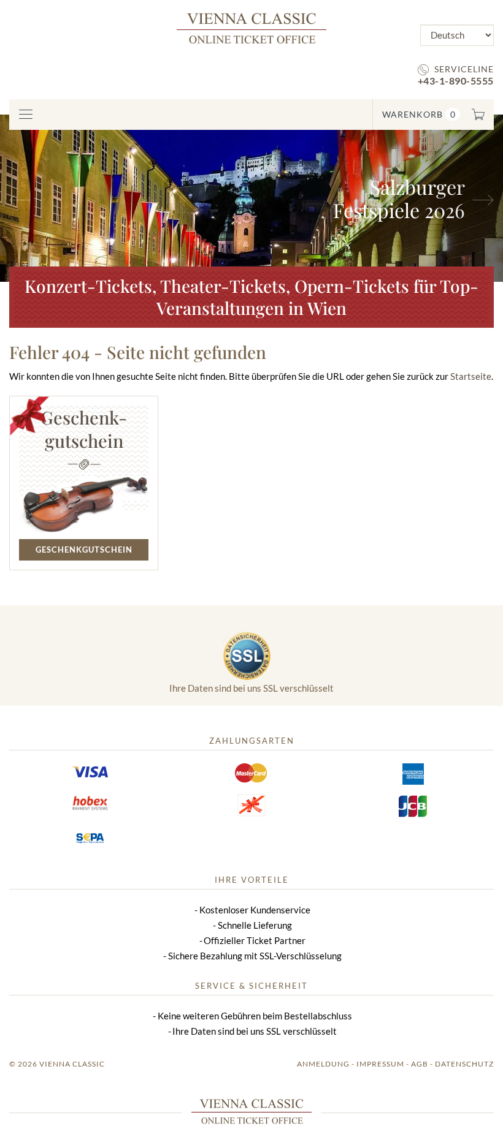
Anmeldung (323, 1063)
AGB (419, 1063)
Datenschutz (464, 1063)
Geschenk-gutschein (83, 429)
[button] (37, 198)
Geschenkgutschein (84, 549)
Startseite (470, 376)
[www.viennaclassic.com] (251, 27)
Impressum (380, 1063)
